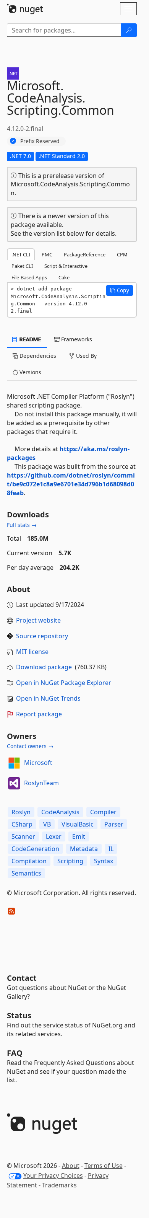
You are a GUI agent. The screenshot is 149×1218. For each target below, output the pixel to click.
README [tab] (29, 339)
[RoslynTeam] (14, 783)
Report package (39, 714)
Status (19, 1015)
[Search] (129, 30)
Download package (44, 667)
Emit (78, 836)
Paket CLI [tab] (22, 266)
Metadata (84, 849)
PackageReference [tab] (84, 254)
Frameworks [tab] (76, 339)
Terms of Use (103, 1165)
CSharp (21, 824)
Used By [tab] (85, 355)
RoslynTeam (41, 783)
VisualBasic (78, 824)
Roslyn (21, 812)
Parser (113, 824)
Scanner (23, 836)
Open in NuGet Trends (48, 698)
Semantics (26, 873)
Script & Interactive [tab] (65, 266)
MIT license (32, 651)
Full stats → (22, 524)
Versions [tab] (29, 372)
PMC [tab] (47, 254)
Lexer (54, 836)
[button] (119, 290)
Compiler (103, 812)
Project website (38, 620)
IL (111, 849)
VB (47, 824)
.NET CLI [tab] (20, 254)
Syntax (103, 861)
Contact (22, 978)
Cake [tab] (64, 277)
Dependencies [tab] (37, 355)
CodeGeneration (35, 849)
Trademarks (59, 1185)
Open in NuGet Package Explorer (63, 682)
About (70, 1165)
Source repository (42, 636)
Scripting (70, 861)
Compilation (29, 861)
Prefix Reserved (40, 141)
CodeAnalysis (60, 812)
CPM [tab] (122, 254)
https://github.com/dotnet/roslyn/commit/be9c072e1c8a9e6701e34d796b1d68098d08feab (71, 484)
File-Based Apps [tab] (29, 277)
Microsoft (38, 762)
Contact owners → (30, 746)
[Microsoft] (14, 763)
